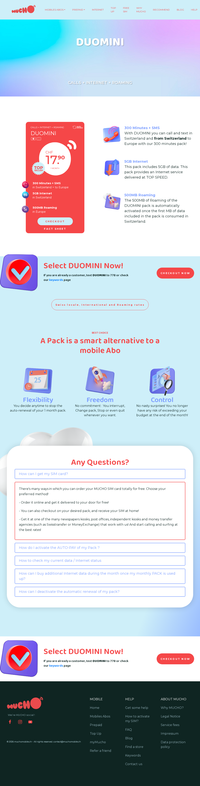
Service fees (170, 725)
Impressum (170, 733)
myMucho (98, 742)
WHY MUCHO (141, 9)
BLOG (180, 9)
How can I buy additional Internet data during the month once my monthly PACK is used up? (97, 576)
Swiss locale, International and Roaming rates (100, 304)
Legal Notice (170, 716)
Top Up (95, 733)
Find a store (134, 747)
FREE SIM (126, 9)
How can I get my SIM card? (43, 474)
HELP (194, 9)
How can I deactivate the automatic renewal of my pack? (69, 592)
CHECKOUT (55, 221)
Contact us (133, 764)
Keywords (133, 755)
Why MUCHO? (172, 708)
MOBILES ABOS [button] (54, 9)
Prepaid (96, 725)
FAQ (128, 730)
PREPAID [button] (77, 9)
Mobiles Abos (100, 716)
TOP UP (113, 9)
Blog (129, 738)
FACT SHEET (55, 228)
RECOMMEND (161, 9)
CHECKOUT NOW (175, 273)
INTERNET (98, 9)
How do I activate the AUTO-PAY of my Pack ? (59, 548)
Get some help (136, 708)
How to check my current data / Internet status (60, 560)
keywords (56, 280)
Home (94, 708)
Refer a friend (100, 751)
